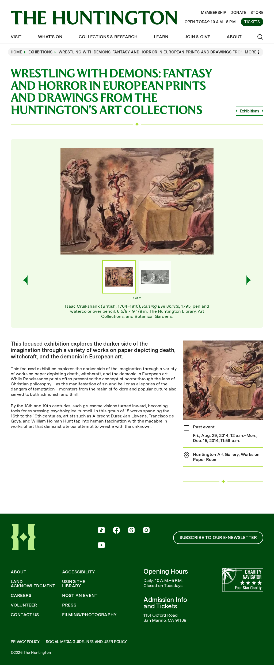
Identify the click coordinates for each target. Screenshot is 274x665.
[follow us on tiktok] (101, 530)
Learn (161, 36)
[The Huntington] (94, 18)
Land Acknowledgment (33, 584)
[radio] (119, 277)
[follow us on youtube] (101, 545)
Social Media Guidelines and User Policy (86, 642)
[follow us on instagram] (146, 530)
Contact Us (25, 615)
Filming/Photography (89, 615)
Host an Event (79, 595)
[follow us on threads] (131, 530)
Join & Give (197, 36)
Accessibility (78, 572)
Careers (21, 595)
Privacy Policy (25, 642)
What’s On (50, 36)
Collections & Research (108, 36)
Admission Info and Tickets (165, 603)
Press (69, 605)
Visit (16, 36)
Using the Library (73, 584)
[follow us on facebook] (116, 530)
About (234, 36)
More (250, 52)
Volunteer (24, 605)
